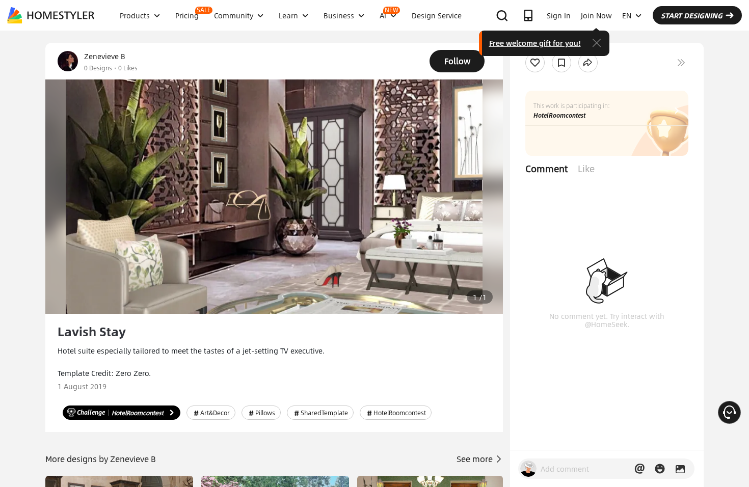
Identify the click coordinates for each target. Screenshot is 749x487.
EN (626, 15)
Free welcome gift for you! (535, 43)
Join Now (596, 15)
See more (476, 458)
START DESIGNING (692, 15)
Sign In (559, 15)
